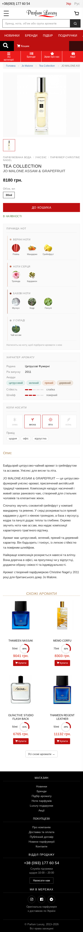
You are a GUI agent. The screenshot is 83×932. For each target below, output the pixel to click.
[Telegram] (51, 899)
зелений (34, 382)
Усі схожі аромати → (41, 754)
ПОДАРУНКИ (67, 35)
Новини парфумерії (42, 841)
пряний (49, 382)
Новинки (41, 786)
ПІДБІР (48, 35)
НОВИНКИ (12, 35)
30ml (9, 195)
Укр (68, 3)
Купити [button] (22, 663)
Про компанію (41, 827)
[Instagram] (31, 899)
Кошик (24, 46)
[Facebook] (41, 899)
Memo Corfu (62, 640)
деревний (65, 382)
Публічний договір (41, 836)
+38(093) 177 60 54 (16, 3)
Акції (41, 810)
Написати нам (41, 880)
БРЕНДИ (31, 35)
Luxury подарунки (41, 805)
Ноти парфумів (42, 800)
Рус (77, 3)
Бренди (42, 791)
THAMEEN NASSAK (20, 640)
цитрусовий (16, 382)
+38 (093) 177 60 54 (41, 863)
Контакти (41, 846)
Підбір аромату (42, 796)
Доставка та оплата (41, 832)
